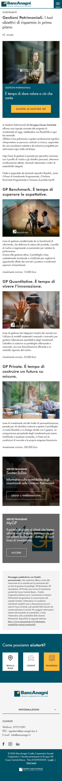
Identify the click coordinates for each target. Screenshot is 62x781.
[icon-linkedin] (18, 744)
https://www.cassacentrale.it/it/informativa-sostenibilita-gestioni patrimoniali (27, 623)
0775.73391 (19, 727)
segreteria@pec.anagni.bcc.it (23, 731)
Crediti (51, 759)
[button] (58, 4)
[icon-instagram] (10, 744)
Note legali (31, 762)
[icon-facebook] (3, 744)
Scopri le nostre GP (33, 110)
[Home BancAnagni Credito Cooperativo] (16, 4)
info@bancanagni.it (20, 735)
